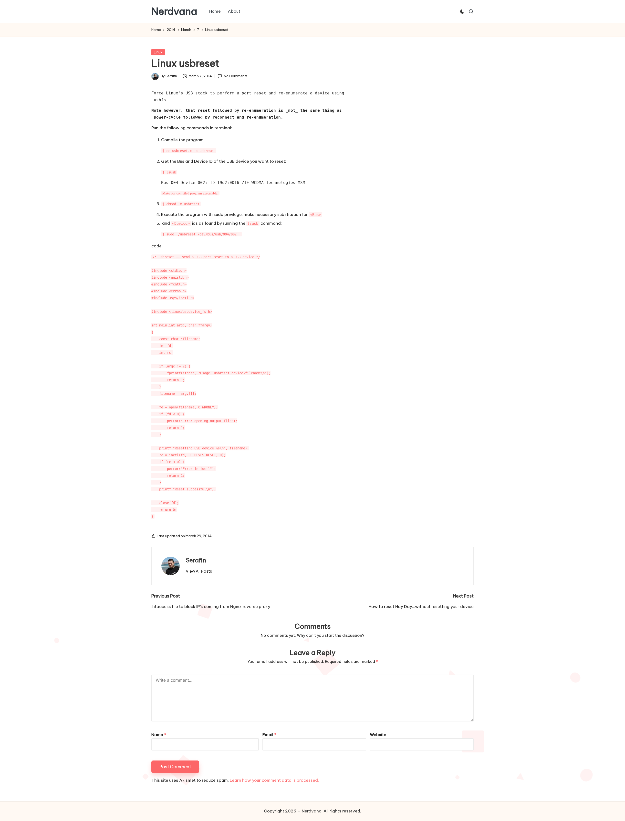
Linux (158, 52)
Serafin (196, 560)
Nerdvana (174, 11)
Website (378, 734)
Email (269, 734)
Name (158, 734)
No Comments (235, 76)
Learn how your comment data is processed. (274, 780)
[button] (199, 571)
